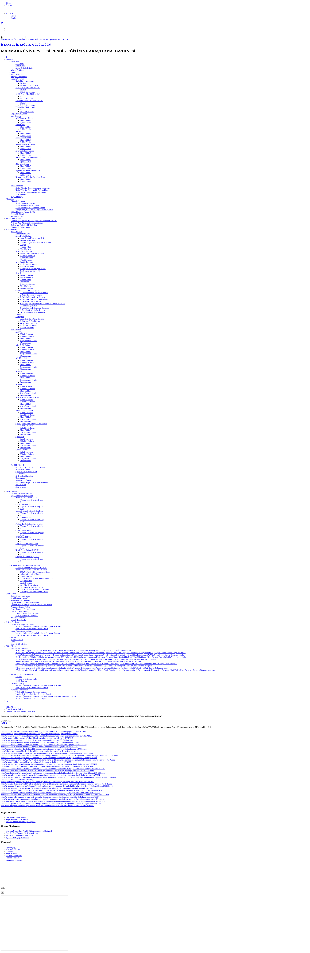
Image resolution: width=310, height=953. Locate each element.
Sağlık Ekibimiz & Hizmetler (22, 496)
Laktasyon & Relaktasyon (30, 321)
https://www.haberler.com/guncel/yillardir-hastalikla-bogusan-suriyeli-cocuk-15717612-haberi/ (37, 740)
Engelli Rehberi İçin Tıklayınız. (28, 613)
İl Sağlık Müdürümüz (19, 77)
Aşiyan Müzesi (26, 581)
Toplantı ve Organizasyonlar (26, 679)
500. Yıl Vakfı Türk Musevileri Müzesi (35, 572)
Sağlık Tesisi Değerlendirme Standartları (31, 192)
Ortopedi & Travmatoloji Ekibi (27, 557)
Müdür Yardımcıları (27, 92)
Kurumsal (9, 59)
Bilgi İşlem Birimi (22, 164)
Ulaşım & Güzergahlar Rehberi (23, 624)
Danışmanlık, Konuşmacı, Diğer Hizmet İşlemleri (34, 210)
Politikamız (15, 72)
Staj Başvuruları (17, 216)
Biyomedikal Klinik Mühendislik (28, 170)
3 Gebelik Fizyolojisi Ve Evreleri (32, 297)
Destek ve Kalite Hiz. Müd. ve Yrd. (29, 101)
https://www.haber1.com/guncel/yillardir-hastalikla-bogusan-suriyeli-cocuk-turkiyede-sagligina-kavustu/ (40, 742)
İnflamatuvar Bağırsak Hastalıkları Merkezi (32, 482)
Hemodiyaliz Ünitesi (23, 480)
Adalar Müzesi (26, 576)
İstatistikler (24, 282)
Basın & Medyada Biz (19, 648)
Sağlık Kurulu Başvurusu (20, 596)
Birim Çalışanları (26, 288)
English (9, 5)
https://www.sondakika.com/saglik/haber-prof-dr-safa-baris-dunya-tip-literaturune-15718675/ (36, 762)
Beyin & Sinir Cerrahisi (25, 410)
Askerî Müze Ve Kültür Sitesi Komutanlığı (36, 578)
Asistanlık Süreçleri (18, 214)
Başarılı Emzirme (27, 266)
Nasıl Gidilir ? (25, 120)
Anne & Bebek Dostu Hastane (32, 319)
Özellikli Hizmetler (18, 465)
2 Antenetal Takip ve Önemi (31, 295)
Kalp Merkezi (21, 487)
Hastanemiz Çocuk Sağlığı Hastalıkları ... (21, 711)
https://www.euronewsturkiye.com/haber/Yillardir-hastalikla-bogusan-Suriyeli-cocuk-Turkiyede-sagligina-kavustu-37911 (47, 753)
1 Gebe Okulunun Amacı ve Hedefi (34, 293)
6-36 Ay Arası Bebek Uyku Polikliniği (30, 467)
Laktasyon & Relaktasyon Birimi (33, 269)
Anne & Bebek (16, 232)
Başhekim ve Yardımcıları (25, 81)
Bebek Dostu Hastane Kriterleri (32, 253)
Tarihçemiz (20, 64)
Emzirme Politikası (27, 256)
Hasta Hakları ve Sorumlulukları (23, 609)
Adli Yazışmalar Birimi (24, 118)
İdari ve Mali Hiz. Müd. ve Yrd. (28, 88)
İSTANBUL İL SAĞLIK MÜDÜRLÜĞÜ (26, 44)
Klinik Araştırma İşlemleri (25, 203)
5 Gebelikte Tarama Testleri (30, 301)
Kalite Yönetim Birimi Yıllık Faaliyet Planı (32, 190)
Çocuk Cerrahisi (22, 450)
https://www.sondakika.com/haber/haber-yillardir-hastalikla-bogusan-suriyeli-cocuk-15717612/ (37, 738)
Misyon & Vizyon (17, 70)
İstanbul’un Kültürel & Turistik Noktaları (31, 570)
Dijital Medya (11, 646)
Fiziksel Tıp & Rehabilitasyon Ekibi (29, 524)
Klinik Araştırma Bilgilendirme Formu (30, 208)
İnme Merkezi (21, 485)
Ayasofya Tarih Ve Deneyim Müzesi (34, 592)
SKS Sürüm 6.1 (22, 194)
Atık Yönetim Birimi (23, 138)
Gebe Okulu (20, 273)
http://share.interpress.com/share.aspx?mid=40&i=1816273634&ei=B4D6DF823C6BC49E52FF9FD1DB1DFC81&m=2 (47, 806)
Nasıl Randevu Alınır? (19, 598)
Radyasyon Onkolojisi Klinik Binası (24, 225)
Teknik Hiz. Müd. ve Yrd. (25, 107)
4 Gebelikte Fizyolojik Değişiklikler (34, 299)
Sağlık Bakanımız (17, 74)
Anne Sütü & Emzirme (24, 262)
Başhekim (24, 83)
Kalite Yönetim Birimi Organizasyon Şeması (33, 188)
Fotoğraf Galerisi (26, 258)
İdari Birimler (16, 116)
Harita (13, 642)
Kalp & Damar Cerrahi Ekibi (27, 544)
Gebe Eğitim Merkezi (28, 323)
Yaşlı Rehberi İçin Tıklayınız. (27, 616)
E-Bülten (19, 677)
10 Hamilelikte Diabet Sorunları (32, 312)
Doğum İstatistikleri (27, 240)
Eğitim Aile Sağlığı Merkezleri (22, 227)
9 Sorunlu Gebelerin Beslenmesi (32, 310)
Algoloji (19, 371)
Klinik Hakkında (26, 334)
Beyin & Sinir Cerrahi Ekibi (26, 498)
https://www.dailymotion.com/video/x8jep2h (18, 779)
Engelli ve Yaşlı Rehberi (20, 611)
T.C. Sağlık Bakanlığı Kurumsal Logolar (31, 692)
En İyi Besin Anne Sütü (29, 264)
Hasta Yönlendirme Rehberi (21, 631)
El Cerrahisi (20, 474)
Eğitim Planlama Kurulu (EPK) (23, 212)
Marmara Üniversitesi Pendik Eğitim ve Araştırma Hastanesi (34, 221)
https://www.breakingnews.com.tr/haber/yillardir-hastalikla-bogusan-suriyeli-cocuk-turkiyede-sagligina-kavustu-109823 (46, 736)
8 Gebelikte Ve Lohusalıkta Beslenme (34, 308)
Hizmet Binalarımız (13, 218)
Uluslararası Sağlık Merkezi (21, 493)
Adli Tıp (19, 332)
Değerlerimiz (20, 66)
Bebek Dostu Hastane (24, 251)
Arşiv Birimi (20, 125)
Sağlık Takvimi (21, 681)
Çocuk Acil (20, 437)
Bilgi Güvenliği (17, 197)
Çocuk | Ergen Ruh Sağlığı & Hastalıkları (31, 424)
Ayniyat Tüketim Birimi (25, 151)
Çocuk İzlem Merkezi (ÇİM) (26, 472)
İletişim (13, 637)
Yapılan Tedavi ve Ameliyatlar (31, 500)
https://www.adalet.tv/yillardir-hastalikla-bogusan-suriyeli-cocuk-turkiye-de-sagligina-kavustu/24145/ (39, 747)
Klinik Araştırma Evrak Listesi (27, 205)
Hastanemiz (15, 61)
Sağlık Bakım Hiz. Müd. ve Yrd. (28, 94)
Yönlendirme (11, 594)
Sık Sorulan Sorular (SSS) (30, 271)
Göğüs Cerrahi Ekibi (23, 537)
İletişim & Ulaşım (12, 622)
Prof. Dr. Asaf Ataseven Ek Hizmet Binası (27, 223)
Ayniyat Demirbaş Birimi (25, 144)
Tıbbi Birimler (11, 229)
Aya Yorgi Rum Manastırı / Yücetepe (34, 589)
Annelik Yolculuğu (23, 234)
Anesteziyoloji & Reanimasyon (27, 397)
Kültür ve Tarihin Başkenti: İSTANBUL (31, 568)
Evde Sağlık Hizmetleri (24, 476)
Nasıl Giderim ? (17, 640)
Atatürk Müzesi (26, 583)
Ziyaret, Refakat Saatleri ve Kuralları (25, 602)
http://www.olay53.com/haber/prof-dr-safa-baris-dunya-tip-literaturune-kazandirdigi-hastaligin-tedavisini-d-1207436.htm (47, 766)
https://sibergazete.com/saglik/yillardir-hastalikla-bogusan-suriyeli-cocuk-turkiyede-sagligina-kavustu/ (39, 751)
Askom (18, 131)
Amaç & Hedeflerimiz (24, 68)
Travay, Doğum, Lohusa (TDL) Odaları (35, 242)
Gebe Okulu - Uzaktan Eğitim (27, 290)
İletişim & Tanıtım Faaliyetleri (22, 674)
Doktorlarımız (25, 343)
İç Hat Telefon (25, 122)
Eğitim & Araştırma (18, 201)
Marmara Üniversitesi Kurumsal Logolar (31, 698)
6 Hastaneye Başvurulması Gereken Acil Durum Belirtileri (42, 304)
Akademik (10, 199)
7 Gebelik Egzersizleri (28, 306)
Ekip (22, 502)
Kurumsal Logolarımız (19, 690)
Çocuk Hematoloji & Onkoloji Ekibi (29, 511)
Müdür (23, 90)
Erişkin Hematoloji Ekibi (25, 517)
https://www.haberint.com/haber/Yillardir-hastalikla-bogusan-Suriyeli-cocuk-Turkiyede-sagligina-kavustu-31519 (43, 745)
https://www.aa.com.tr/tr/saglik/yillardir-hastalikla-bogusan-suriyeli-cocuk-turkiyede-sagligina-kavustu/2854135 (43, 731)
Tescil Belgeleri (26, 260)
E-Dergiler (20, 317)
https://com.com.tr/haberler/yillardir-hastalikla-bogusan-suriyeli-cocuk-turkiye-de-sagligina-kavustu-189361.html (43, 749)
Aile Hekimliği (21, 358)
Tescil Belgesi (25, 249)
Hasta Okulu (20, 478)
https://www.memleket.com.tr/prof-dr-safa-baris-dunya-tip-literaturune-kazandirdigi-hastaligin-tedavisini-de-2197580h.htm (47, 771)
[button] (9, 13)
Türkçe (8, 3)
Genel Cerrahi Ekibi (23, 530)
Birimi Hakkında (26, 275)
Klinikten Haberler (27, 336)
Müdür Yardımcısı (27, 98)
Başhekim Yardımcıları (29, 85)
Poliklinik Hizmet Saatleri (20, 607)
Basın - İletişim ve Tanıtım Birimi (28, 157)
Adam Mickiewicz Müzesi (30, 574)
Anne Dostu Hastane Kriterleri (32, 238)
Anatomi (19, 384)
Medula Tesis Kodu (18, 620)
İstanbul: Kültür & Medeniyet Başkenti (25, 565)
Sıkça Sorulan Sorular (28, 341)
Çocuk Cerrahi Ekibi (23, 504)
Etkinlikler (19, 314)
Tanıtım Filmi (25, 247)
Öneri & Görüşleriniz (19, 644)
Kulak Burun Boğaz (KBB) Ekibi (28, 550)
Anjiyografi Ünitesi (23, 469)
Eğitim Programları (27, 284)
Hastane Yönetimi (17, 79)
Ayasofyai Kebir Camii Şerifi (31, 587)
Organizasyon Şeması (19, 114)
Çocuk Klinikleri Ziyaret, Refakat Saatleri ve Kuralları (31, 605)
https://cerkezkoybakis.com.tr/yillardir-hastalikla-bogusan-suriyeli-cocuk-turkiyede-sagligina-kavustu (39, 734)
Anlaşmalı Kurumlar (18, 618)
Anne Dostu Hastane (23, 236)
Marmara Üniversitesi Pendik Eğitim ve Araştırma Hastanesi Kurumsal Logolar (46, 696)
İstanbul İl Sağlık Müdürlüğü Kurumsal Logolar (34, 694)
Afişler (23, 245)
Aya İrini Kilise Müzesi (29, 585)
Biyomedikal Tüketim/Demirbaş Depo (30, 177)
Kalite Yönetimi (17, 186)
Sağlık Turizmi (11, 491)
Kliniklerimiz (16, 330)
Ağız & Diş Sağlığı (23, 345)
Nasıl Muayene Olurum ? (20, 600)
